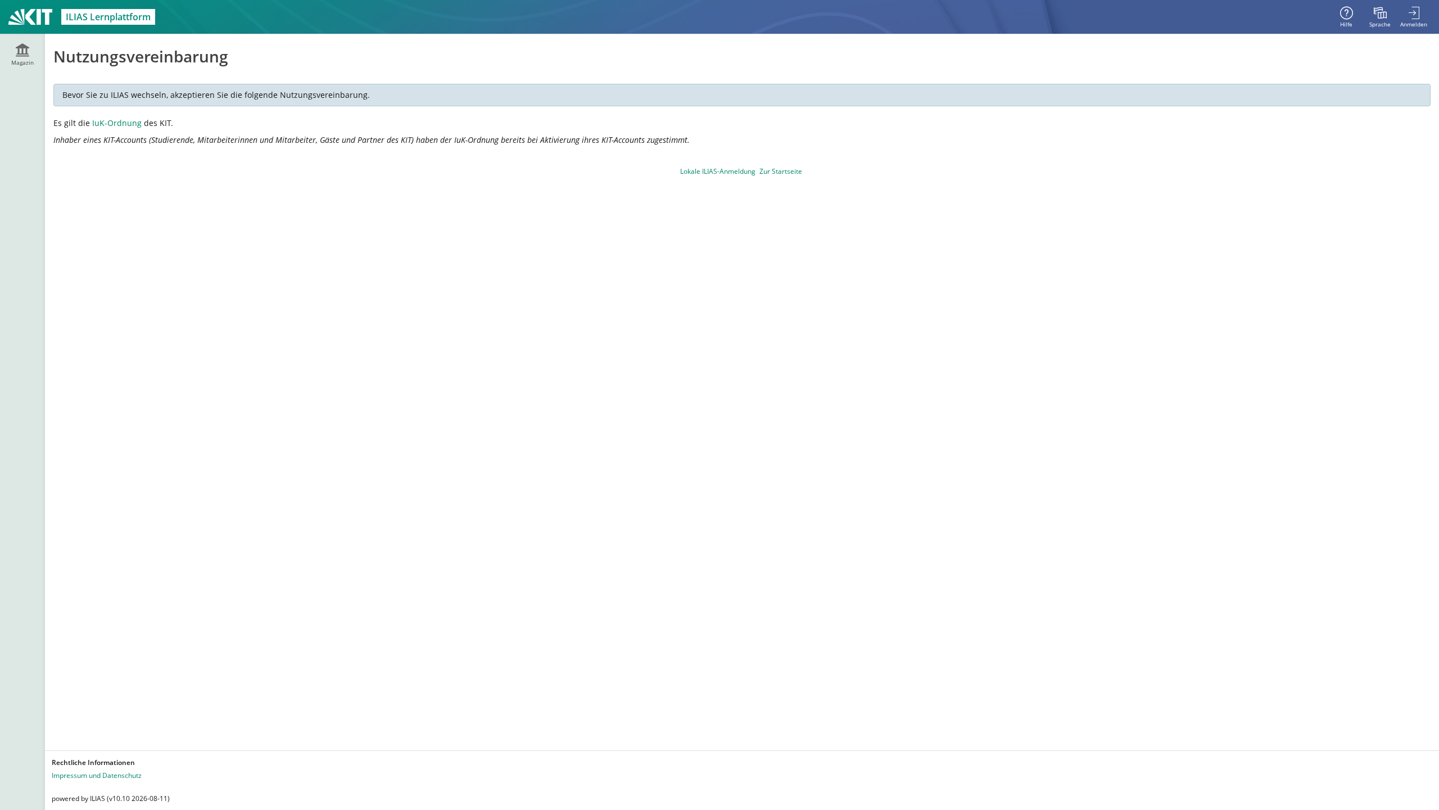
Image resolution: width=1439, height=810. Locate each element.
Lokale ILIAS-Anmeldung (717, 171)
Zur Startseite (780, 171)
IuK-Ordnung (117, 123)
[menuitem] (1380, 17)
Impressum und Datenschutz (97, 775)
